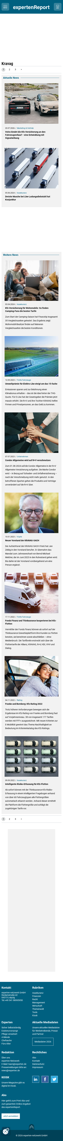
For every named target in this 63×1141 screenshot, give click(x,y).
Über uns (6, 1057)
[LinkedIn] (35, 1079)
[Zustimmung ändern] (6, 1131)
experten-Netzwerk (10, 1061)
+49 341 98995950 (14, 1000)
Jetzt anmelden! (10, 1116)
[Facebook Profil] (45, 1079)
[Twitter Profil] (54, 1079)
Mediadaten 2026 (43, 1041)
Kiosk (13, 1086)
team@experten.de (17, 1064)
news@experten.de (11, 1070)
